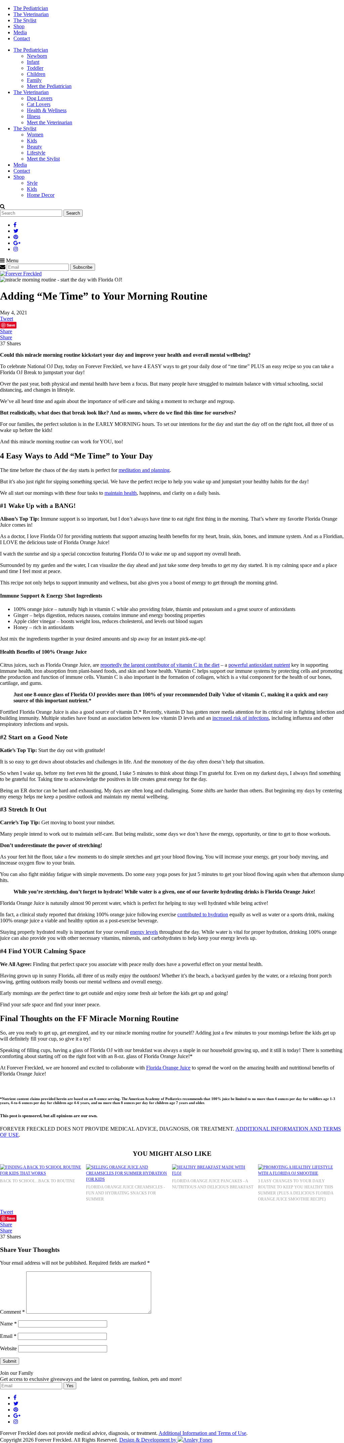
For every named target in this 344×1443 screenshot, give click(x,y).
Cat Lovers (38, 104)
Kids (32, 140)
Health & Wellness (47, 110)
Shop (19, 26)
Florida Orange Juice (168, 1067)
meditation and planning (144, 470)
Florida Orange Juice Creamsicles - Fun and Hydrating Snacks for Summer (125, 1193)
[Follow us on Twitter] (15, 231)
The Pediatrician (30, 8)
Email (8, 1336)
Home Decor (40, 195)
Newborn (37, 56)
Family (34, 80)
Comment (12, 1312)
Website (8, 1348)
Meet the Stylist (43, 159)
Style (32, 183)
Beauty (34, 146)
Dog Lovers (39, 98)
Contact (21, 38)
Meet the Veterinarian (49, 122)
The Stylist (24, 20)
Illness (33, 116)
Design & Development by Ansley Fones (165, 1440)
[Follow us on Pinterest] (15, 237)
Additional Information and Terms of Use (202, 1433)
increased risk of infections (240, 718)
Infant (33, 62)
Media (20, 32)
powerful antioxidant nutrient (259, 665)
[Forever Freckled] (21, 273)
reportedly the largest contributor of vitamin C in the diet (159, 665)
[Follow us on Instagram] (15, 249)
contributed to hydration (202, 914)
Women (35, 134)
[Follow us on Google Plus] (16, 243)
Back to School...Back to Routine (37, 1181)
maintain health (120, 493)
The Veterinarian (31, 14)
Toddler (35, 68)
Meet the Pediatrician (49, 86)
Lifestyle (36, 153)
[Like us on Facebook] (14, 225)
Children (36, 74)
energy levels (144, 932)
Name (8, 1323)
